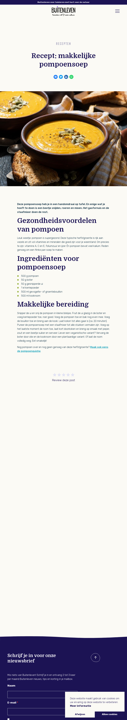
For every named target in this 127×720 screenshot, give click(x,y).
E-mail (11, 702)
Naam (11, 685)
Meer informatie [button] (80, 705)
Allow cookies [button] (109, 714)
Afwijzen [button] (80, 714)
